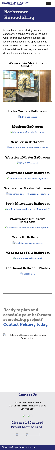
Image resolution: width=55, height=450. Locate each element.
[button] (6, 86)
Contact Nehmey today (25, 324)
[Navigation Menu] (48, 3)
